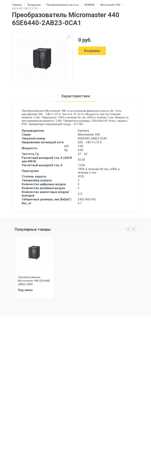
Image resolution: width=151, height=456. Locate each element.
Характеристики (75, 96)
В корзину (92, 51)
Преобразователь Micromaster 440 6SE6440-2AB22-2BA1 (34, 281)
